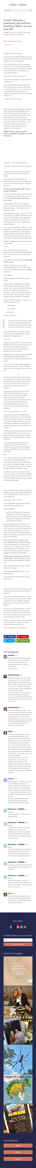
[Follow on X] (14, 927)
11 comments (19, 34)
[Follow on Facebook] (11, 927)
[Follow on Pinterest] (25, 927)
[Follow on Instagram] (18, 927)
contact (18, 1158)
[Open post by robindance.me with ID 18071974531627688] (18, 971)
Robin (6, 32)
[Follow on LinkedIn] (21, 927)
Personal (11, 34)
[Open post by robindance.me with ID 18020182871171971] (18, 1118)
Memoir (6, 34)
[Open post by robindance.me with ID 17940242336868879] (18, 1089)
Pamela (10, 779)
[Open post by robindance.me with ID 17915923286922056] (18, 1030)
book (18, 1145)
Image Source (7, 44)
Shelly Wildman (13, 707)
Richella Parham (13, 675)
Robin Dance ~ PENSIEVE (16, 809)
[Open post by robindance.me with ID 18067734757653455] (18, 1059)
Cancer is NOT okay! (24, 32)
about (18, 1152)
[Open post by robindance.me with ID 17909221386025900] (18, 1000)
